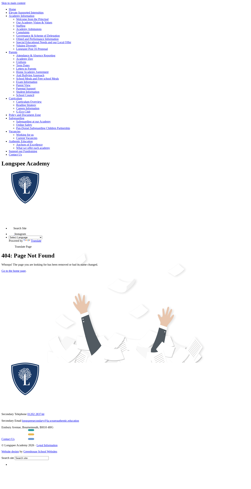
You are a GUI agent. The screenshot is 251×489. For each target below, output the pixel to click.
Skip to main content (13, 3)
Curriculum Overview (29, 101)
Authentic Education (21, 141)
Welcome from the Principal (32, 19)
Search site (7, 457)
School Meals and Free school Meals (37, 78)
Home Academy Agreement (32, 72)
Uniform (21, 62)
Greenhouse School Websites (40, 451)
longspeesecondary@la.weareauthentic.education (50, 420)
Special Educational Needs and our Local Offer (43, 42)
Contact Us (15, 154)
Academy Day (24, 58)
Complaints (22, 32)
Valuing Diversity (26, 45)
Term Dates (23, 65)
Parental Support (25, 88)
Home (12, 9)
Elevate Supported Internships (26, 12)
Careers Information (27, 108)
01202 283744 (35, 414)
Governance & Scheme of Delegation (38, 35)
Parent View (23, 85)
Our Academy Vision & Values (34, 22)
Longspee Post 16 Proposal (32, 48)
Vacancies (14, 131)
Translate (36, 240)
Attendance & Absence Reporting (35, 55)
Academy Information (21, 15)
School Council (25, 95)
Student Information (27, 91)
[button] (11, 227)
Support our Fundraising (23, 151)
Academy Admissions (29, 29)
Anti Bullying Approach (30, 75)
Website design (10, 451)
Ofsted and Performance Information (37, 39)
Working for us (25, 134)
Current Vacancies (26, 138)
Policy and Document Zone (25, 114)
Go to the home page (13, 270)
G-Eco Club (23, 111)
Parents (13, 52)
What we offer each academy (33, 147)
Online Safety (24, 124)
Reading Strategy (26, 105)
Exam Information (26, 81)
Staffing (20, 25)
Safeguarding (16, 118)
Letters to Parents (26, 68)
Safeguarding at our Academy (33, 121)
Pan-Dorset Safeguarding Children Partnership (43, 128)
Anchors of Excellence (29, 144)
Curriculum (15, 98)
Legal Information (47, 445)
